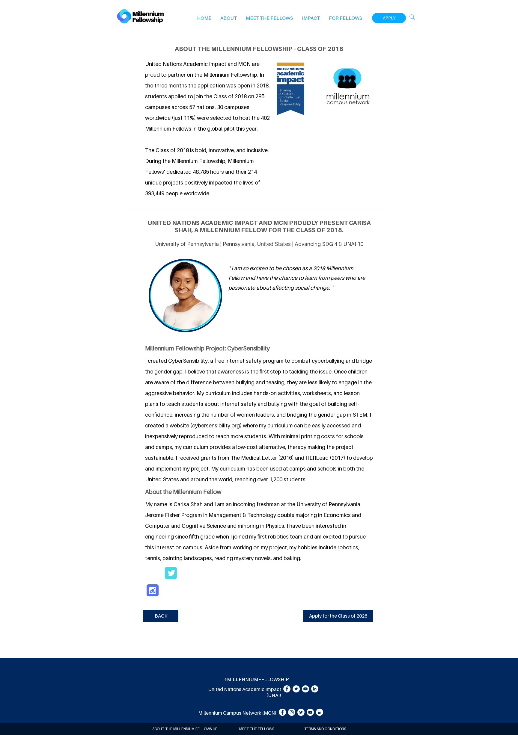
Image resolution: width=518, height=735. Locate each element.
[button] (228, 17)
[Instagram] (291, 712)
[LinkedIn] (314, 688)
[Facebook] (286, 688)
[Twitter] (296, 688)
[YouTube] (305, 688)
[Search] (412, 17)
